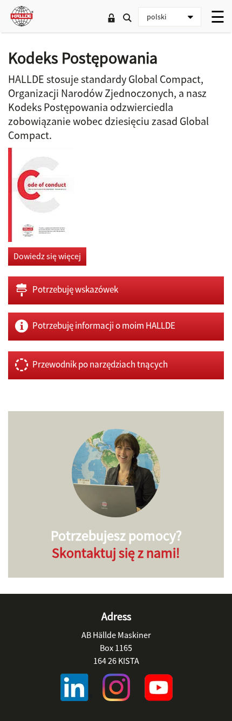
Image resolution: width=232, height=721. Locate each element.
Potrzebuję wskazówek (75, 289)
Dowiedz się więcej (47, 256)
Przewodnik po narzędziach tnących (100, 364)
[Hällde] (21, 16)
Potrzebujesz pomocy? (116, 543)
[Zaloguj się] (111, 19)
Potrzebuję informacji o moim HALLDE (103, 325)
